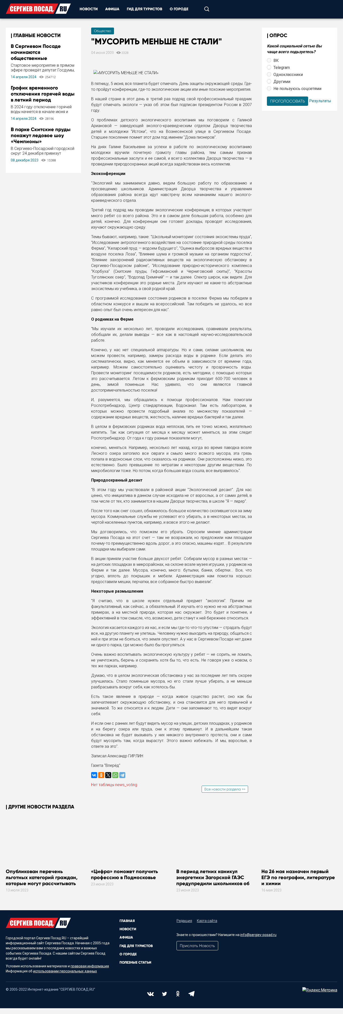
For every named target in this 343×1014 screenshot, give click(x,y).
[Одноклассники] (101, 775)
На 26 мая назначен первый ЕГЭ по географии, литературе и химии (298, 877)
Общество (102, 31)
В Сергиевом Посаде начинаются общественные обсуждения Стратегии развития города (39, 58)
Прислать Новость (197, 945)
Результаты (320, 100)
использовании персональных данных (65, 971)
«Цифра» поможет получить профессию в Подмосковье (124, 874)
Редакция (184, 921)
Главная (127, 921)
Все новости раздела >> (224, 789)
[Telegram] (122, 775)
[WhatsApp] (115, 775)
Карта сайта (207, 921)
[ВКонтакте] (94, 775)
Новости (89, 9)
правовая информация (90, 966)
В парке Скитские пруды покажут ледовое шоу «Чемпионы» (41, 135)
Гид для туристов (144, 9)
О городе (179, 9)
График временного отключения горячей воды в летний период (43, 94)
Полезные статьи (135, 962)
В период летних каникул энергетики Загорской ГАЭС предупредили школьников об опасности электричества (212, 880)
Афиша (112, 9)
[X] (108, 775)
